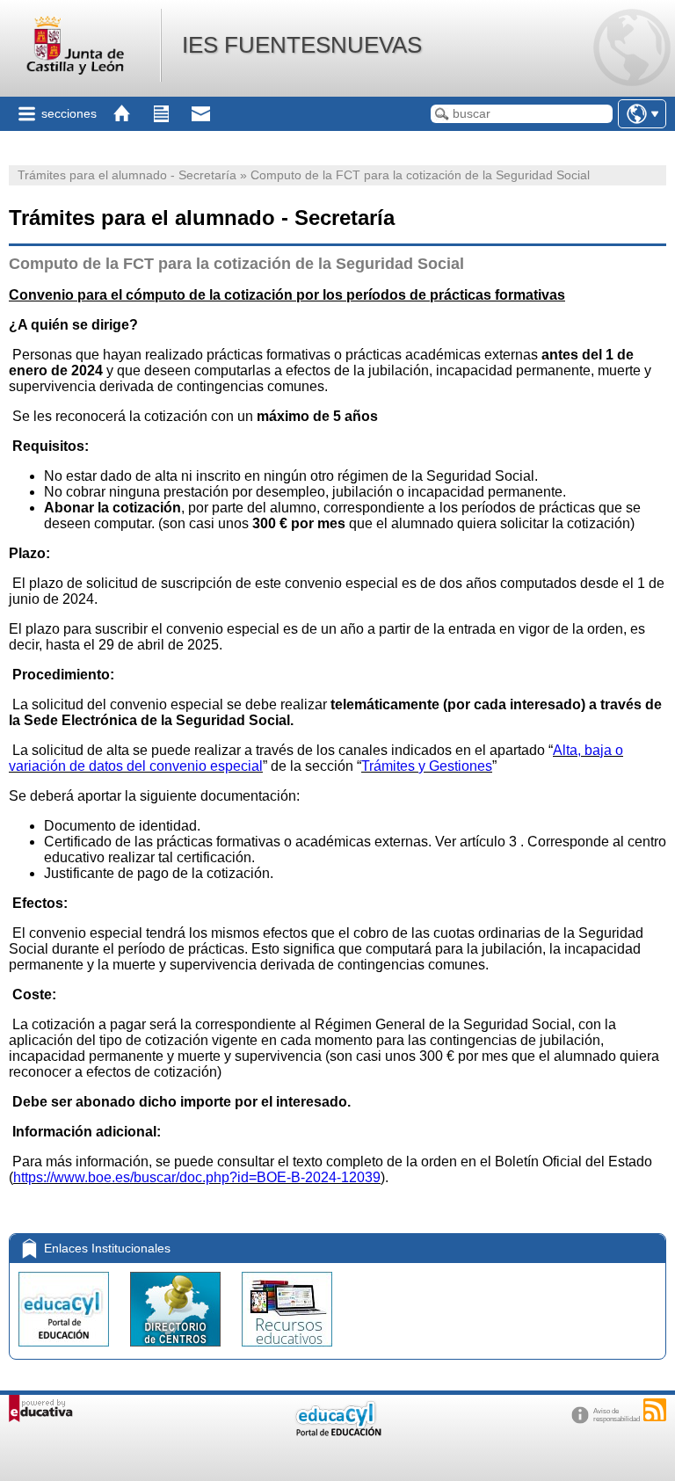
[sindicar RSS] (654, 1409)
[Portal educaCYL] (65, 1350)
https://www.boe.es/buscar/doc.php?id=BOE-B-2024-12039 (197, 1177)
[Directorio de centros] (177, 1350)
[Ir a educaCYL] (337, 1432)
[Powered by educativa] (41, 1408)
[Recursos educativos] (287, 1350)
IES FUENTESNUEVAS (302, 45)
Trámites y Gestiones (426, 766)
